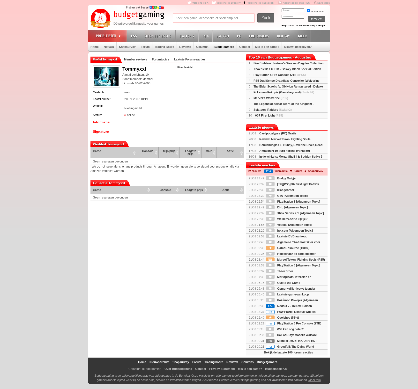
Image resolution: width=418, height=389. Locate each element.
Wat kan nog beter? (290, 329)
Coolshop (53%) (287, 317)
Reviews (185, 47)
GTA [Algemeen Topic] (292, 196)
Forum (145, 47)
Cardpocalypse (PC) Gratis (277, 133)
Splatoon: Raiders (273, 109)
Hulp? (321, 25)
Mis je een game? (267, 47)
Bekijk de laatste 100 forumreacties (288, 352)
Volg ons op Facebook (260, 2)
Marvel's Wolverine (271, 98)
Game (97, 151)
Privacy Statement (222, 369)
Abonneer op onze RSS (296, 2)
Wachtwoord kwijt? (306, 25)
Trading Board (164, 47)
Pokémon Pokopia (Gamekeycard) (284, 92)
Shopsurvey (127, 47)
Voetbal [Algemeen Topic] (294, 225)
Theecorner (284, 271)
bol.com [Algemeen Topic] (294, 230)
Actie (230, 151)
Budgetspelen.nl (276, 369)
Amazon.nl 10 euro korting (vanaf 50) (284, 151)
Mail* (209, 151)
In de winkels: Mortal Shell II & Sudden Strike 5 (290, 156)
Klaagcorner (285, 190)
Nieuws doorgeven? (298, 47)
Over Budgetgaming (178, 369)
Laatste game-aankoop (292, 294)
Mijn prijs (169, 151)
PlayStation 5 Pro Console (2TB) (280, 75)
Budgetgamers (224, 47)
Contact (244, 47)
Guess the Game (288, 283)
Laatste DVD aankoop (291, 236)
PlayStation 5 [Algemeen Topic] (298, 265)
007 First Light (269, 115)
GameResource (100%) (292, 248)
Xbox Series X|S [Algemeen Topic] (300, 213)
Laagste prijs (190, 152)
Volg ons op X (200, 2)
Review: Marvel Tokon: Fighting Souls (285, 139)
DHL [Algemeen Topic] (292, 207)
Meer (302, 36)
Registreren (288, 25)
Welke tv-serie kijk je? (291, 219)
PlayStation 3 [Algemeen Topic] (298, 201)
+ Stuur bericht (184, 67)
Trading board (213, 362)
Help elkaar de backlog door (296, 254)
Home (94, 47)
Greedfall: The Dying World (291, 346)
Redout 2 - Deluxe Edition (290, 306)
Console (147, 151)
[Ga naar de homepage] (127, 18)
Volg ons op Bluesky (228, 2)
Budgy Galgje (286, 178)
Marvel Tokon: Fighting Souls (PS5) (300, 259)
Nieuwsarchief (159, 362)
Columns (202, 47)
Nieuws (109, 47)
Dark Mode (323, 2)
